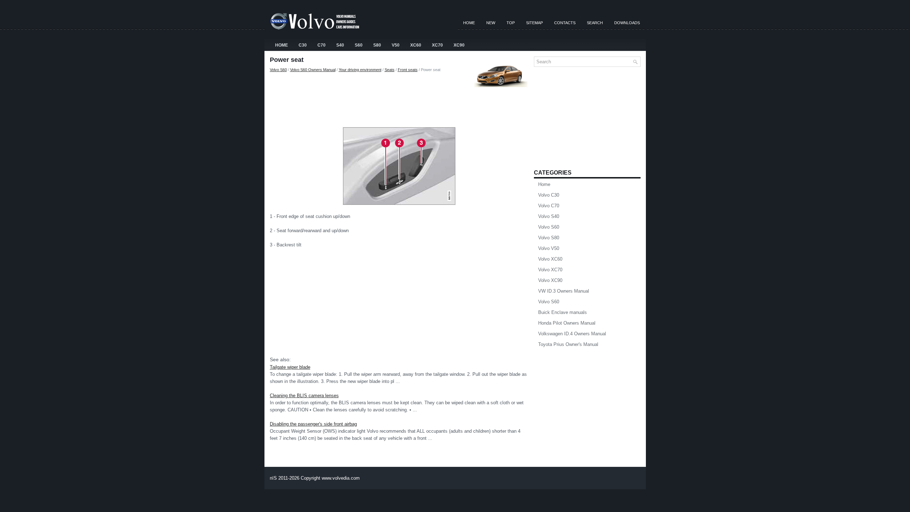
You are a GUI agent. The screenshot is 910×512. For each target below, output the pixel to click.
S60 (359, 45)
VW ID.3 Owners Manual (563, 291)
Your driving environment (360, 70)
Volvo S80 (548, 237)
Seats (390, 70)
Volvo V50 (548, 248)
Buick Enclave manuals (562, 312)
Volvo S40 (548, 216)
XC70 (437, 45)
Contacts (565, 23)
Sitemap (534, 23)
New (490, 23)
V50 (396, 45)
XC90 (459, 45)
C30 (303, 45)
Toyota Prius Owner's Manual (568, 344)
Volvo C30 (548, 195)
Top (511, 23)
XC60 (415, 45)
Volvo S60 (278, 70)
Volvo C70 (548, 205)
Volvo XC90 (550, 280)
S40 (340, 45)
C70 (321, 45)
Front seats (408, 70)
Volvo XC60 (550, 259)
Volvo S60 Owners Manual (313, 70)
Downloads (627, 23)
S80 (377, 45)
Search (595, 23)
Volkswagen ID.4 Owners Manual (572, 333)
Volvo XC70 (550, 269)
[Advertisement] (399, 97)
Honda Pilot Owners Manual (566, 323)
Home (469, 23)
